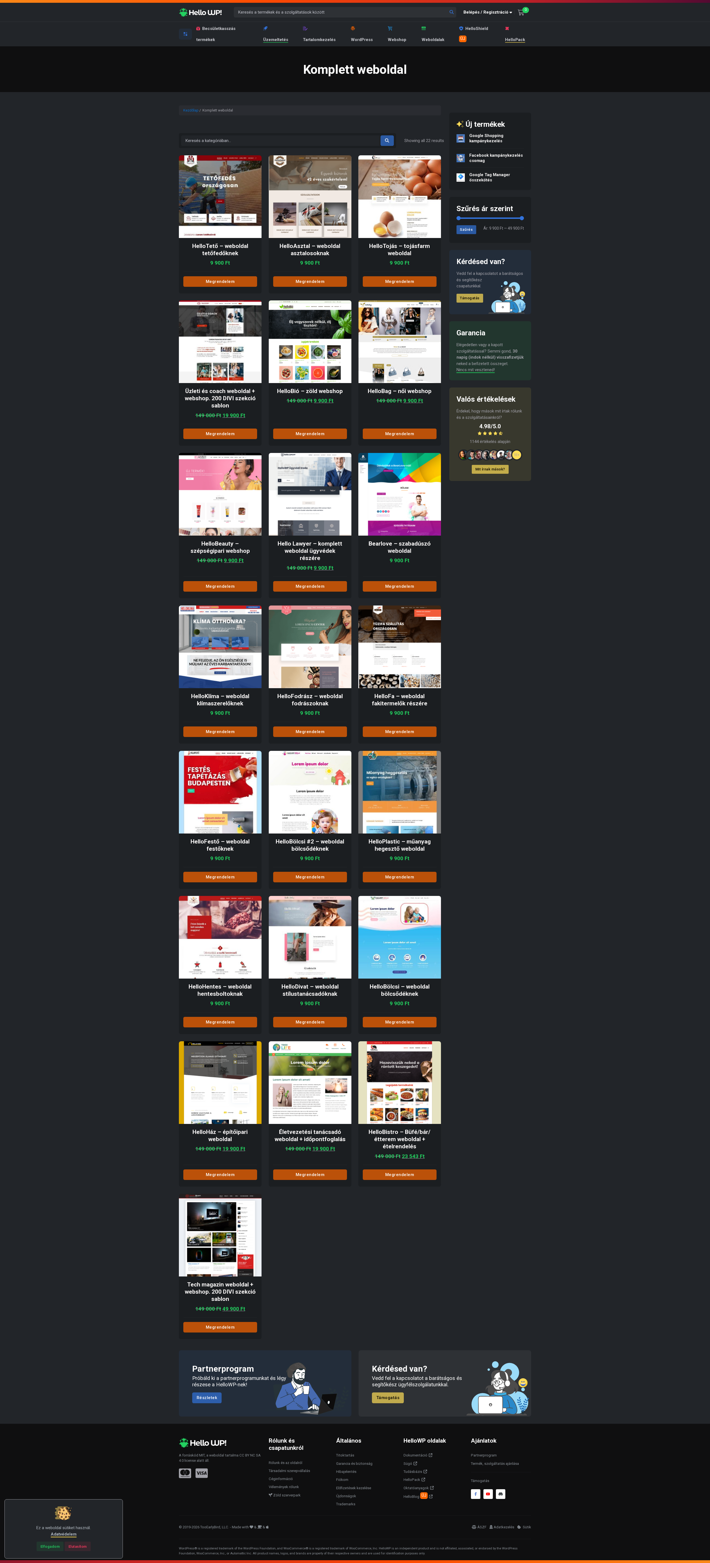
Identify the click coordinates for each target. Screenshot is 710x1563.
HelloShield (474, 33)
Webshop (397, 39)
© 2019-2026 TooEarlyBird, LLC (203, 1527)
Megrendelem (220, 281)
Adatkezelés (504, 1527)
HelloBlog (415, 1496)
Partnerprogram (484, 1455)
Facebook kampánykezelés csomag (496, 158)
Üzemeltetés (275, 39)
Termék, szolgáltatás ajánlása (495, 1463)
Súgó (408, 1463)
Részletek (207, 1397)
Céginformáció (281, 1479)
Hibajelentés (346, 1472)
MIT (202, 1455)
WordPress (362, 39)
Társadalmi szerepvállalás (289, 1471)
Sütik (526, 1527)
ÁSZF (481, 1527)
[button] (488, 12)
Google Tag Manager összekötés (489, 177)
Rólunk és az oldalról (285, 1463)
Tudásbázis (413, 1472)
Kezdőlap (191, 110)
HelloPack (515, 39)
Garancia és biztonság (354, 1463)
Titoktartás (345, 1455)
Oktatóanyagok (416, 1488)
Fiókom (342, 1480)
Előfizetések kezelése (353, 1488)
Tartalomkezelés (319, 39)
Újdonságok (346, 1496)
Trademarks (345, 1504)
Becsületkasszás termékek (215, 34)
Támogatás (470, 298)
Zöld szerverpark (286, 1495)
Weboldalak (433, 39)
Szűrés (466, 229)
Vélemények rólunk (284, 1487)
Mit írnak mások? (490, 469)
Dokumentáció (415, 1455)
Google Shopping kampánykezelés (486, 138)
